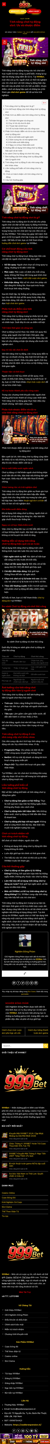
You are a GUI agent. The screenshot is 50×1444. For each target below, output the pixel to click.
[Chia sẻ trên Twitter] (23, 983)
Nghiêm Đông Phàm (34, 33)
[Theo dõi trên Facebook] (14, 1431)
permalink (25, 994)
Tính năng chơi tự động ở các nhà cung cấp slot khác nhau (24, 163)
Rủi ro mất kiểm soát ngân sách (21, 137)
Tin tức (5, 1216)
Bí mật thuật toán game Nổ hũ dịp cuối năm (27, 1164)
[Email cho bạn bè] (27, 983)
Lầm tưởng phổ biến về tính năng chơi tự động (23, 169)
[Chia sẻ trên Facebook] (18, 983)
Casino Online (8, 1193)
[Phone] (25, 973)
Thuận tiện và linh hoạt (18, 126)
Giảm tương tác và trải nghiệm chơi (23, 140)
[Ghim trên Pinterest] (32, 983)
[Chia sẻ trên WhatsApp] (14, 983)
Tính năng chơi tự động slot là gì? (19, 106)
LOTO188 (14, 1296)
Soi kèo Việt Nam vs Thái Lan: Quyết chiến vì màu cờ (26, 1175)
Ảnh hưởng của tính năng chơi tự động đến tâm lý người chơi (23, 158)
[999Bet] (25, 4)
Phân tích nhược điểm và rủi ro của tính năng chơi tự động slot (25, 132)
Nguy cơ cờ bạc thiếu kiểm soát (21, 145)
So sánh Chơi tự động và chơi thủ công (22, 153)
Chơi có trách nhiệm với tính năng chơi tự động (24, 175)
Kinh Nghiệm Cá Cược (12, 1202)
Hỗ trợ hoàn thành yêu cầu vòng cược (24, 129)
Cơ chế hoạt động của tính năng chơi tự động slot (25, 110)
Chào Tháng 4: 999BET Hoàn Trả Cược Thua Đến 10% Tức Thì (27, 1144)
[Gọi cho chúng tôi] (27, 1431)
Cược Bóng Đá (8, 1197)
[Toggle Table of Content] (43, 103)
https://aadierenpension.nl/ (27, 1425)
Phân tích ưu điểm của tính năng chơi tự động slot (25, 116)
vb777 (5, 1296)
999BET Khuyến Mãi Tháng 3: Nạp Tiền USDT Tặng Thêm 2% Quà (27, 1154)
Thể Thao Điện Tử (10, 1211)
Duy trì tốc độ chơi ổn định (19, 123)
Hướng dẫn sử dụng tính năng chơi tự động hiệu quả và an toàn (23, 149)
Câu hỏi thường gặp (14, 180)
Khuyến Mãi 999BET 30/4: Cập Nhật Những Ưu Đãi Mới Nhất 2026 (26, 1134)
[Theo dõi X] (18, 1431)
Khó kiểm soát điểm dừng (19, 142)
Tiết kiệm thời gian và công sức (21, 121)
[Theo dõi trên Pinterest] (32, 1431)
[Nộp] (45, 1046)
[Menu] (4, 4)
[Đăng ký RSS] (36, 1431)
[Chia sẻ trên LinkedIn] (36, 983)
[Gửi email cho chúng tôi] (23, 1431)
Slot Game (25, 19)
